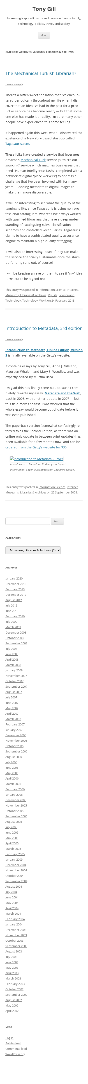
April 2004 (12, 908)
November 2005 (16, 805)
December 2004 (15, 865)
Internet (72, 290)
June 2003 (11, 962)
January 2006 (14, 795)
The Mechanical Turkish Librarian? (40, 73)
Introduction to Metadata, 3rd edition (44, 328)
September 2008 (16, 643)
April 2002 (12, 1011)
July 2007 (11, 697)
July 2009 (11, 622)
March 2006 (13, 784)
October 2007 (14, 681)
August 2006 (13, 757)
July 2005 (11, 827)
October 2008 (14, 638)
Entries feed (13, 1043)
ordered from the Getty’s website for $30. (36, 447)
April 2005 (12, 843)
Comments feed (16, 1049)
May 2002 (11, 1005)
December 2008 (15, 632)
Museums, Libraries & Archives (25, 295)
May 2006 (11, 773)
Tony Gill (44, 8)
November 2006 (16, 741)
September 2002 (16, 995)
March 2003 (13, 978)
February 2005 (15, 854)
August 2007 (13, 692)
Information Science (52, 290)
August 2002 (13, 1000)
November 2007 (16, 676)
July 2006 (11, 762)
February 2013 (15, 589)
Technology (30, 300)
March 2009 (13, 627)
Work (42, 300)
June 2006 (11, 768)
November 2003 (16, 935)
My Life (52, 295)
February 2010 (15, 616)
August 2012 (13, 600)
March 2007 (13, 719)
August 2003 (13, 951)
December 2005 (15, 800)
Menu (44, 35)
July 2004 (11, 892)
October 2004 (14, 876)
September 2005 (16, 816)
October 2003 (14, 941)
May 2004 (11, 903)
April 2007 (12, 713)
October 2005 (14, 811)
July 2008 (11, 649)
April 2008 (12, 659)
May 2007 (11, 708)
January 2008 (14, 670)
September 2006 (16, 751)
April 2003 (12, 973)
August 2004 (13, 886)
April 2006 (12, 778)
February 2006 (15, 789)
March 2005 (13, 849)
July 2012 (11, 605)
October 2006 (14, 746)
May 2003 (11, 968)
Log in (9, 1038)
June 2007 (11, 703)
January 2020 (14, 578)
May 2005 (11, 838)
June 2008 (11, 654)
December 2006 (15, 735)
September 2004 (16, 881)
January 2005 (14, 859)
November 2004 (16, 870)
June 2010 (11, 611)
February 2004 (15, 919)
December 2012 (15, 595)
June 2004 (11, 897)
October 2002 (14, 989)
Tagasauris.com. (17, 143)
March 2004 (13, 913)
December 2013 (15, 584)
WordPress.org (15, 1054)
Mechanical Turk (33, 160)
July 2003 (11, 957)
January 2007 (14, 730)
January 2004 (14, 924)
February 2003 (15, 984)
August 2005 (13, 822)
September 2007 (16, 686)
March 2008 (13, 665)
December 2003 (15, 930)
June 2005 (11, 832)
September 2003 (16, 946)
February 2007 (15, 724)
